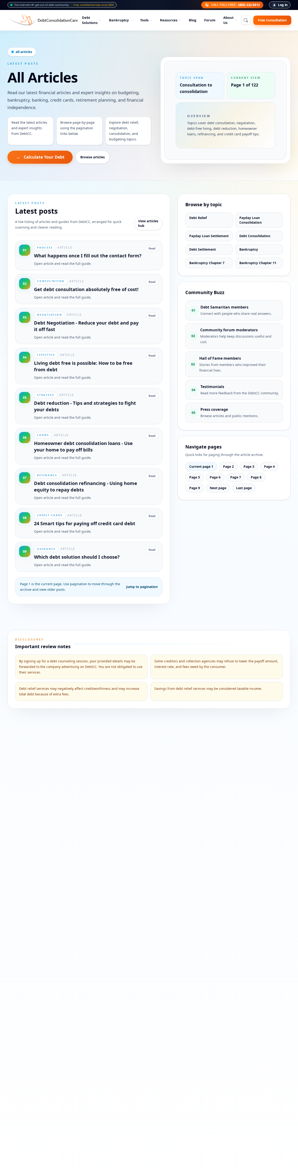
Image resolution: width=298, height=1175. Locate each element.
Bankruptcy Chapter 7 (206, 263)
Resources (168, 20)
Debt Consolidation (254, 236)
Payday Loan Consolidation (250, 220)
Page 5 (194, 477)
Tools (144, 20)
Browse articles (92, 157)
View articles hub (148, 223)
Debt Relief (198, 218)
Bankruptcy (119, 20)
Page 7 (235, 477)
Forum (209, 20)
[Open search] (246, 20)
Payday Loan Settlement (209, 236)
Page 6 (215, 477)
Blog (192, 20)
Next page (218, 488)
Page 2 (228, 466)
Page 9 (194, 488)
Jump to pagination (142, 586)
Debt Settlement (202, 249)
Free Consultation (272, 20)
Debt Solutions (90, 20)
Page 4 (269, 466)
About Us (228, 20)
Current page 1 (201, 466)
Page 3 (249, 466)
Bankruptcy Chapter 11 (257, 263)
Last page (244, 488)
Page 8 (256, 477)
